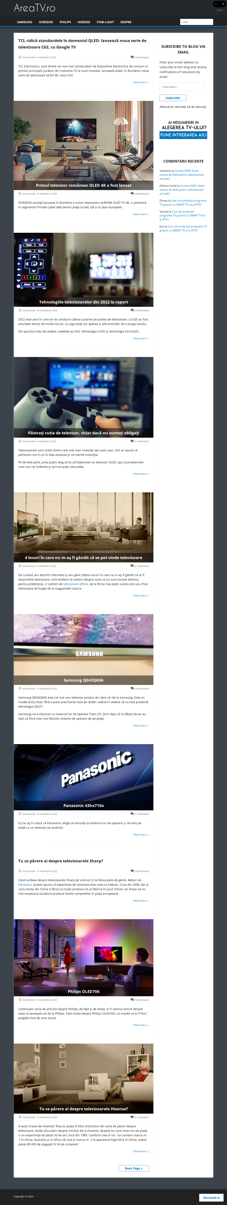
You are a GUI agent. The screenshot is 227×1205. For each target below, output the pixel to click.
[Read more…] (141, 82)
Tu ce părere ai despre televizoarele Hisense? (83, 1108)
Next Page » (134, 1168)
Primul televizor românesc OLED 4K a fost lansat (83, 185)
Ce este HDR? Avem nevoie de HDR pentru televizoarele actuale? (182, 175)
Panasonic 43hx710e (83, 805)
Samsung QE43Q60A (84, 680)
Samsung (24, 22)
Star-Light (105, 22)
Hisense (84, 22)
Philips (65, 22)
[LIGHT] (219, 4)
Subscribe (173, 98)
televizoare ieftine (75, 584)
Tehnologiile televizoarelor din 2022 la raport (83, 302)
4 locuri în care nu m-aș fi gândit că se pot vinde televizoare (83, 557)
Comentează (142, 57)
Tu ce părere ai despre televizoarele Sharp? (60, 861)
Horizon (46, 22)
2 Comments (142, 441)
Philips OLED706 (84, 991)
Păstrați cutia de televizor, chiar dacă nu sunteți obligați (83, 433)
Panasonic (25, 885)
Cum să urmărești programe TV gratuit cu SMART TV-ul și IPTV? (183, 202)
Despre (125, 22)
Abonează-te (211, 1197)
